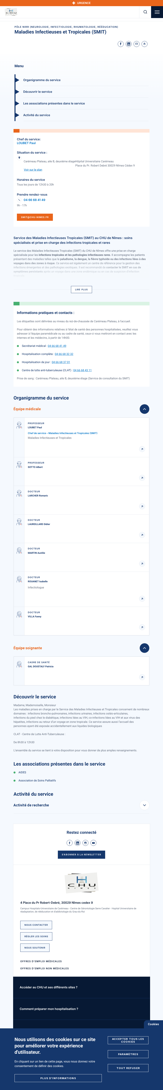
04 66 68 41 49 (34, 200)
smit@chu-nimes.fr (35, 217)
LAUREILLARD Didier (39, 524)
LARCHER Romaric (38, 495)
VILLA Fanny (34, 616)
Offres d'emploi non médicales (44, 968)
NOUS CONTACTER (36, 925)
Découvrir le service (37, 92)
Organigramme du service (42, 80)
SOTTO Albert (35, 467)
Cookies (153, 1024)
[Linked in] (129, 44)
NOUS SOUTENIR (34, 947)
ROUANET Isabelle (38, 581)
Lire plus (81, 289)
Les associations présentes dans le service (54, 103)
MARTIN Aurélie (36, 553)
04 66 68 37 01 (61, 362)
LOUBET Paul (26, 143)
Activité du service (36, 115)
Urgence (84, 3)
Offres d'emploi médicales (41, 961)
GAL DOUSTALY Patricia (40, 666)
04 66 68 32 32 (64, 354)
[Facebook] (121, 44)
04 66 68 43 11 (82, 370)
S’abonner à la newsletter (81, 854)
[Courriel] (137, 44)
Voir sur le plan (33, 169)
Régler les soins (36, 936)
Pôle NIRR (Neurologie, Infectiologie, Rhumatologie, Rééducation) (66, 26)
